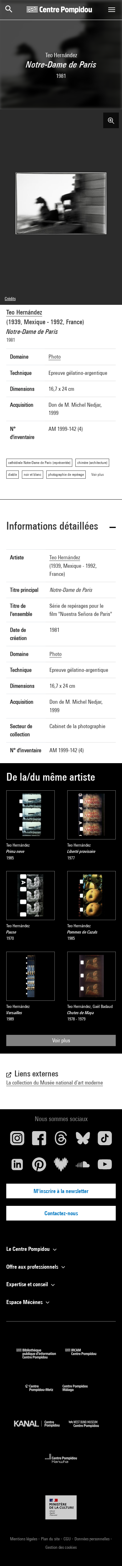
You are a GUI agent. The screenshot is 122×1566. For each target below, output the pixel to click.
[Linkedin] (17, 1166)
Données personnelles (92, 1538)
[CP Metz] (44, 1392)
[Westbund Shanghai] (88, 1428)
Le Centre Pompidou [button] (28, 1249)
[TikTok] (105, 1140)
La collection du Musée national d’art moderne (54, 1082)
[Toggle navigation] (111, 9)
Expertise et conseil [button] (27, 1284)
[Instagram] (17, 1140)
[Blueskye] (83, 1140)
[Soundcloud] (83, 1166)
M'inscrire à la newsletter (61, 1191)
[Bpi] (40, 1357)
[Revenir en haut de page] (107, 1551)
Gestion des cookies (61, 1547)
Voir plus (61, 1040)
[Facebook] (39, 1140)
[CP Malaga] (80, 1392)
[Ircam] (85, 1357)
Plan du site (51, 1538)
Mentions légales (24, 1538)
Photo (54, 356)
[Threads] (61, 1140)
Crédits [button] (10, 298)
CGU (68, 1538)
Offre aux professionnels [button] (32, 1266)
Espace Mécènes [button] (25, 1302)
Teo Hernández (24, 312)
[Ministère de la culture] (61, 1507)
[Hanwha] (61, 1464)
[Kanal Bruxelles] (41, 1428)
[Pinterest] (39, 1166)
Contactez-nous (61, 1213)
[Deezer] (61, 1166)
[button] (61, 527)
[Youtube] (105, 1166)
